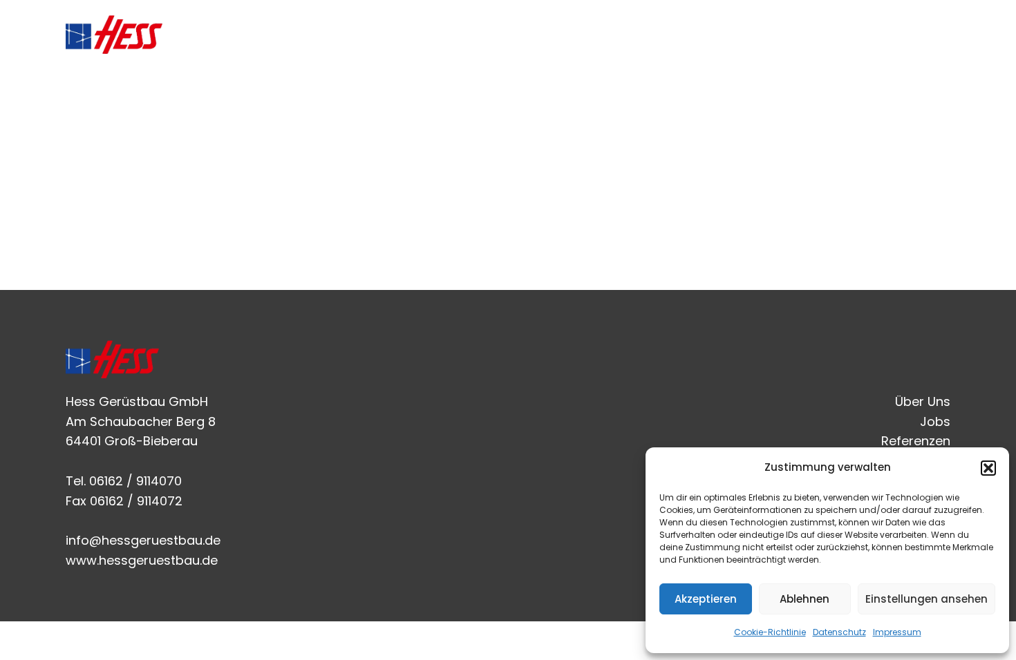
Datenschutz (839, 632)
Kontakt (912, 34)
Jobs (747, 34)
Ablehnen (804, 599)
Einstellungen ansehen (926, 599)
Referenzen (824, 34)
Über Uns (676, 34)
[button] (988, 468)
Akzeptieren (706, 599)
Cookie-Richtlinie (770, 632)
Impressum (897, 632)
